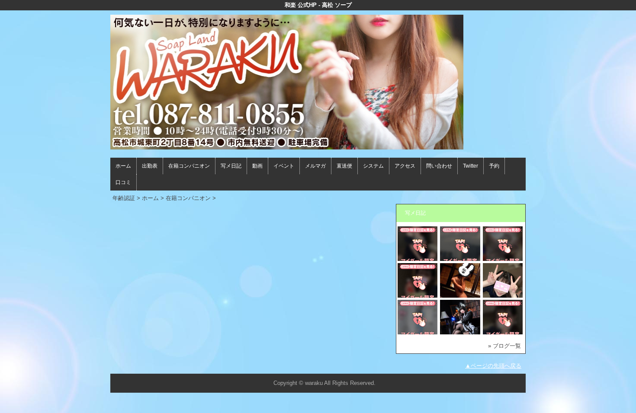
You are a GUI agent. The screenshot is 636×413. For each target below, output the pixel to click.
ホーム (123, 166)
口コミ (123, 182)
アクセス (405, 166)
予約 (494, 166)
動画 (257, 166)
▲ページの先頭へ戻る (493, 365)
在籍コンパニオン (189, 166)
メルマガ (315, 166)
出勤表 (149, 166)
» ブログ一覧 (504, 346)
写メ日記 (231, 166)
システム (373, 166)
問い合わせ (439, 166)
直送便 (344, 166)
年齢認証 (123, 198)
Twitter (470, 166)
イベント (283, 166)
